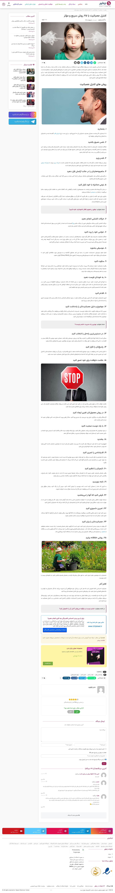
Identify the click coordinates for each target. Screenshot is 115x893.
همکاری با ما (80, 886)
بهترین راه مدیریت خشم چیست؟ (85, 324)
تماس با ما (72, 886)
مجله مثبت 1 (56, 846)
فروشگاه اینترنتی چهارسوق (106, 846)
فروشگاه (108, 886)
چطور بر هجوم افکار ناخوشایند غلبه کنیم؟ (82, 209)
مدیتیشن (93, 192)
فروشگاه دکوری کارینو (44, 843)
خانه (86, 4)
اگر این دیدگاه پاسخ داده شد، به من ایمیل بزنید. (92, 760)
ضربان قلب (57, 134)
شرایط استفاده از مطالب (62, 886)
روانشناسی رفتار (98, 675)
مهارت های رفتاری (75, 675)
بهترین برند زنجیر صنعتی (88, 846)
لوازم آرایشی (72, 846)
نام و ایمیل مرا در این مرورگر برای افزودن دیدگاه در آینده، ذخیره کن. (86, 749)
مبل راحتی (36, 843)
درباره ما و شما (89, 886)
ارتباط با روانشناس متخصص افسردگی (54, 630)
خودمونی (110, 843)
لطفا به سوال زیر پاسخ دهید (98, 753)
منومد (109, 857)
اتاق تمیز (30, 843)
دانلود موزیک (79, 846)
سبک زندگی (72, 4)
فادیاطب (97, 846)
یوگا (73, 223)
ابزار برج (50, 846)
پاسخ (42, 779)
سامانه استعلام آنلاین (95, 843)
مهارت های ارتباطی (30, 4)
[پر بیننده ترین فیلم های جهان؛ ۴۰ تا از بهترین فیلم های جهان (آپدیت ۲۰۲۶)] (30, 87)
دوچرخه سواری (45, 163)
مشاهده (48, 663)
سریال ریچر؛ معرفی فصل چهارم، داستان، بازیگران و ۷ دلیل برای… (19, 78)
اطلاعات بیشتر (101, 640)
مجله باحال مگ (64, 846)
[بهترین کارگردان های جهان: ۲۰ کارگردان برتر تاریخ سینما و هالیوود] (30, 102)
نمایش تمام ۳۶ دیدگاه (73, 815)
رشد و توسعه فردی (60, 4)
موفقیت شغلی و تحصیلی (45, 4)
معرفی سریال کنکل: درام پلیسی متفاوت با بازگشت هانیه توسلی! (24, 37)
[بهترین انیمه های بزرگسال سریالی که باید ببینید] (30, 95)
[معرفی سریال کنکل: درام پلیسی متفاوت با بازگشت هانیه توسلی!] (30, 71)
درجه (109, 854)
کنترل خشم (83, 675)
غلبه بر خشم (90, 675)
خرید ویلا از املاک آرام (14, 843)
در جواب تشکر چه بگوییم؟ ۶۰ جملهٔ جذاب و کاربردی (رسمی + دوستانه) (23, 28)
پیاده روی (56, 163)
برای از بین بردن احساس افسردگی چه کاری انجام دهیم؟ (66, 618)
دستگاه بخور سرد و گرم (75, 843)
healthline (99, 672)
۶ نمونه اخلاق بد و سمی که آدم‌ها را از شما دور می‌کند (22, 45)
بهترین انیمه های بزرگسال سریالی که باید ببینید (19, 93)
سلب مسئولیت (50, 886)
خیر (70, 712)
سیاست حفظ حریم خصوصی (37, 886)
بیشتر (9, 5)
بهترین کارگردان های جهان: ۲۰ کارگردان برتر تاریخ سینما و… (18, 101)
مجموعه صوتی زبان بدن (74, 648)
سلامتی (80, 4)
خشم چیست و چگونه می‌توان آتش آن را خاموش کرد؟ (77, 609)
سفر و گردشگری (17, 4)
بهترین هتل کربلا (85, 843)
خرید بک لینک (23, 843)
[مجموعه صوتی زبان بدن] (95, 656)
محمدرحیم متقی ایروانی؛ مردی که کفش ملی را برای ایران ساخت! (23, 53)
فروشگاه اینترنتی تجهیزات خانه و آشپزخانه (59, 843)
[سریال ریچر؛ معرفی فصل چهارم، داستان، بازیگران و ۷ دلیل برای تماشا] (30, 79)
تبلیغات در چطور (99, 886)
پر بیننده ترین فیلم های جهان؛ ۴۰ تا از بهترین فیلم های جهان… (19, 86)
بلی (77, 712)
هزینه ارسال (104, 843)
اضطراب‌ (103, 532)
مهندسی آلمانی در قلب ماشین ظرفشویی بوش (23, 21)
